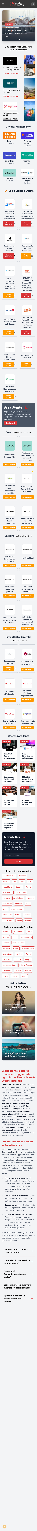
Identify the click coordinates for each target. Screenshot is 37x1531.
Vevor (22, 881)
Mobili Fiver (7, 915)
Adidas (28, 954)
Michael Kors (8, 892)
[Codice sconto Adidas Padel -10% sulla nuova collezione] (9, 773)
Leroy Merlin (7, 887)
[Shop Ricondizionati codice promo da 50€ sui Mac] (27, 750)
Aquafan (15, 976)
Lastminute (7, 971)
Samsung (6, 898)
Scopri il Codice (10, 119)
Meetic (24, 976)
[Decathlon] (9, 155)
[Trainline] (27, 155)
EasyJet (5, 976)
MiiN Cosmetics (17, 909)
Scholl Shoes (18, 898)
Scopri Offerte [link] (20, 432)
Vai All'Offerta (10, 464)
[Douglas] (9, 173)
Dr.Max (29, 932)
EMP (14, 881)
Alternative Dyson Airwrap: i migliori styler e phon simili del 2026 (16, 1007)
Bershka (6, 937)
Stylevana (30, 898)
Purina (28, 887)
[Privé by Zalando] (27, 135)
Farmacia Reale (18, 943)
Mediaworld (18, 932)
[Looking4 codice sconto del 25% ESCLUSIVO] (27, 796)
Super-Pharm (8, 920)
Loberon (6, 881)
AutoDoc (19, 954)
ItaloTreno (7, 932)
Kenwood (22, 876)
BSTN (28, 904)
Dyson (5, 909)
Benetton (18, 904)
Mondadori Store (9, 965)
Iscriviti (18, 861)
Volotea (28, 920)
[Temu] (9, 135)
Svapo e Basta (26, 937)
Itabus (14, 937)
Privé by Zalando (25, 965)
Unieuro (18, 971)
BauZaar (17, 959)
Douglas (19, 887)
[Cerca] (33, 4)
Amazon (6, 943)
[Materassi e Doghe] (27, 173)
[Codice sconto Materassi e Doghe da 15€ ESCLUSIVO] (9, 820)
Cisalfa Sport (21, 892)
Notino (17, 915)
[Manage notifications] (4, 1526)
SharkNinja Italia (9, 876)
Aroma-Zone (7, 954)
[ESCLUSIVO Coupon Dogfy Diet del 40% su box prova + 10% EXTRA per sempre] (27, 773)
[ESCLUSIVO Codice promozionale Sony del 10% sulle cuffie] (9, 750)
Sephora (27, 915)
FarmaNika (7, 959)
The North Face (28, 948)
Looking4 (6, 948)
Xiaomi (19, 920)
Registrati (10, 423)
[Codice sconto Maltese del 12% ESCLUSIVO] (9, 796)
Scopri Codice (26, 256)
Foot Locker (7, 904)
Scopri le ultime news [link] (17, 987)
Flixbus (16, 948)
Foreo (30, 881)
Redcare (28, 971)
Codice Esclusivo (10, 73)
